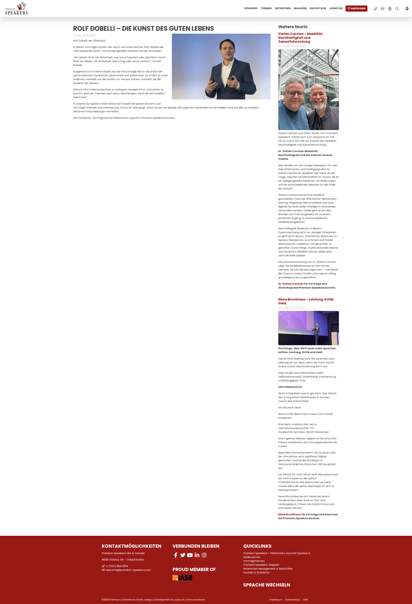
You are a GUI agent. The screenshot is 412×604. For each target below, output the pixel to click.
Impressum (276, 599)
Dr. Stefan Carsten (291, 284)
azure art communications (189, 599)
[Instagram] (204, 555)
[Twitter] (183, 555)
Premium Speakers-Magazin (261, 565)
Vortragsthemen (254, 561)
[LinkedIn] (197, 555)
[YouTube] (190, 555)
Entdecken (283, 8)
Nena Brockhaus (289, 514)
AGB (305, 599)
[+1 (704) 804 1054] (375, 8)
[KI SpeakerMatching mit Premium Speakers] (390, 8)
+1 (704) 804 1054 (117, 566)
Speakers (251, 8)
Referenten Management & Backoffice (267, 569)
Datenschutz (293, 599)
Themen (266, 8)
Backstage (318, 8)
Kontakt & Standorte (256, 572)
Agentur (335, 8)
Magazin (300, 8)
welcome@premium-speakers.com (128, 570)
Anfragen (358, 8)
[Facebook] (176, 555)
